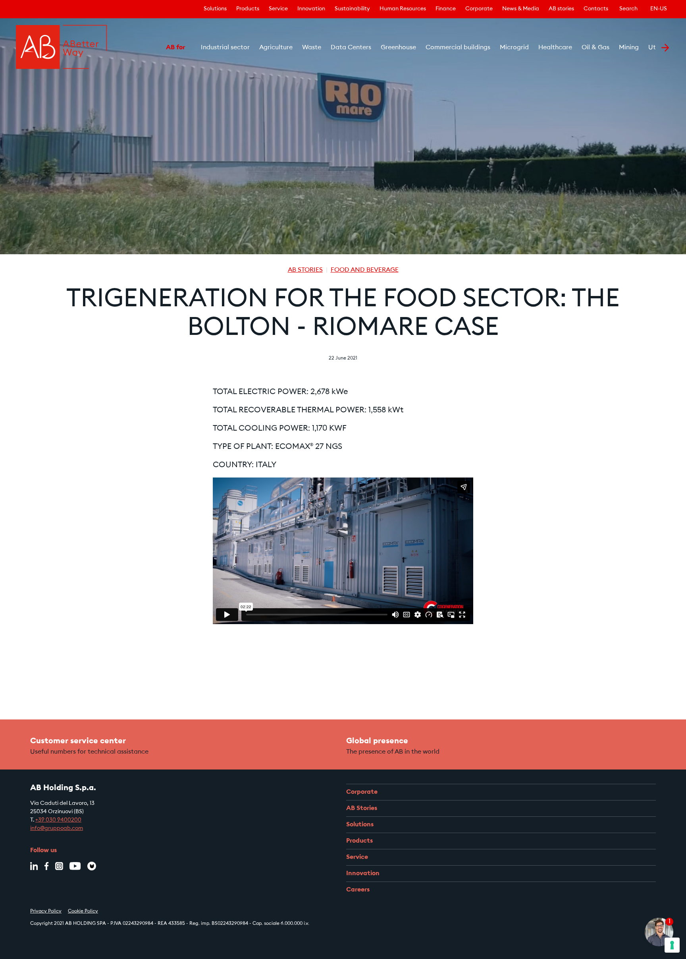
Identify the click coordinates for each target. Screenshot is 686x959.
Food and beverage (365, 270)
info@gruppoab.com (56, 828)
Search (628, 9)
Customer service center (78, 741)
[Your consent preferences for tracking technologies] (672, 945)
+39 (40, 820)
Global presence (377, 741)
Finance (445, 9)
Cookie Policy (83, 911)
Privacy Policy (46, 911)
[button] (154, 47)
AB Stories (305, 270)
